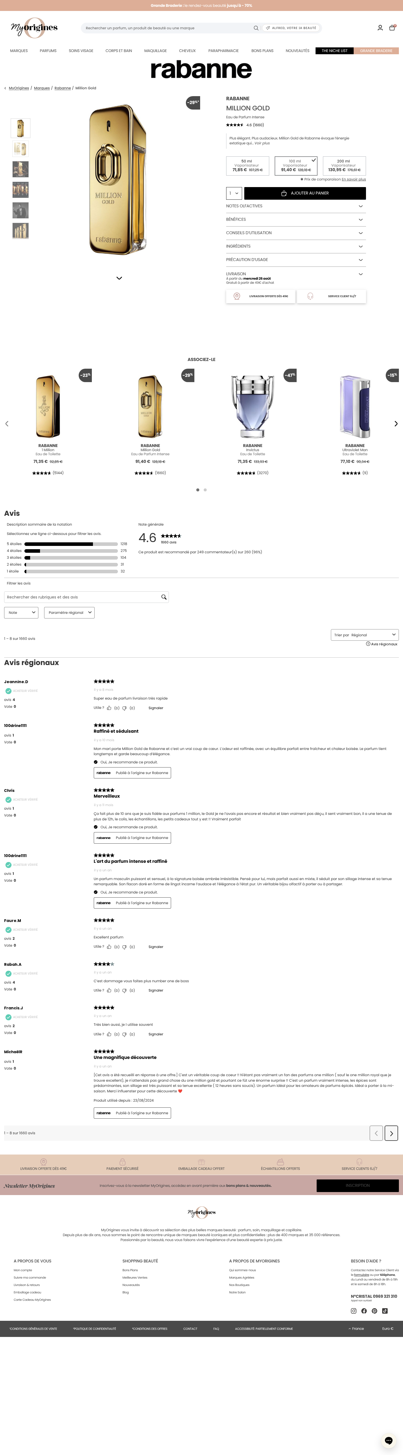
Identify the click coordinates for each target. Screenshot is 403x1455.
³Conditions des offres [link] (149, 1329)
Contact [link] (190, 1329)
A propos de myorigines (254, 1261)
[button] (119, 278)
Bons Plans (130, 1270)
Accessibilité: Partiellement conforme (264, 1329)
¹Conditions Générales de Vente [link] (33, 1329)
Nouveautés (298, 50)
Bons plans (262, 50)
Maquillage (155, 50)
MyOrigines (19, 88)
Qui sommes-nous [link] (242, 1270)
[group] (118, 178)
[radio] (247, 166)
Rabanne (63, 88)
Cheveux (187, 50)
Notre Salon (237, 1292)
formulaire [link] (361, 1275)
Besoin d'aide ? (366, 1261)
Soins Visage (81, 50)
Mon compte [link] (23, 1270)
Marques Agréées (241, 1277)
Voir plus (262, 143)
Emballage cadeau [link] (27, 1292)
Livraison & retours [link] (27, 1285)
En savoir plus (354, 179)
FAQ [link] (216, 1329)
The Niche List (335, 50)
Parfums (48, 50)
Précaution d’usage (247, 260)
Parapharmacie (223, 50)
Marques (19, 50)
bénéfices (236, 219)
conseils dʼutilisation (249, 233)
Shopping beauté (140, 1261)
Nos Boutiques (239, 1285)
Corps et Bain (119, 50)
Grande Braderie (376, 50)
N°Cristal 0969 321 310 (374, 1296)
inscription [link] (358, 1185)
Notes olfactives (244, 206)
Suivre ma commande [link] (30, 1277)
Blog (126, 1292)
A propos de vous (32, 1261)
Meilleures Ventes (135, 1277)
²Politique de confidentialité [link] (94, 1329)
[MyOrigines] (34, 28)
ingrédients (238, 246)
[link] (380, 28)
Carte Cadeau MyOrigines (32, 1300)
